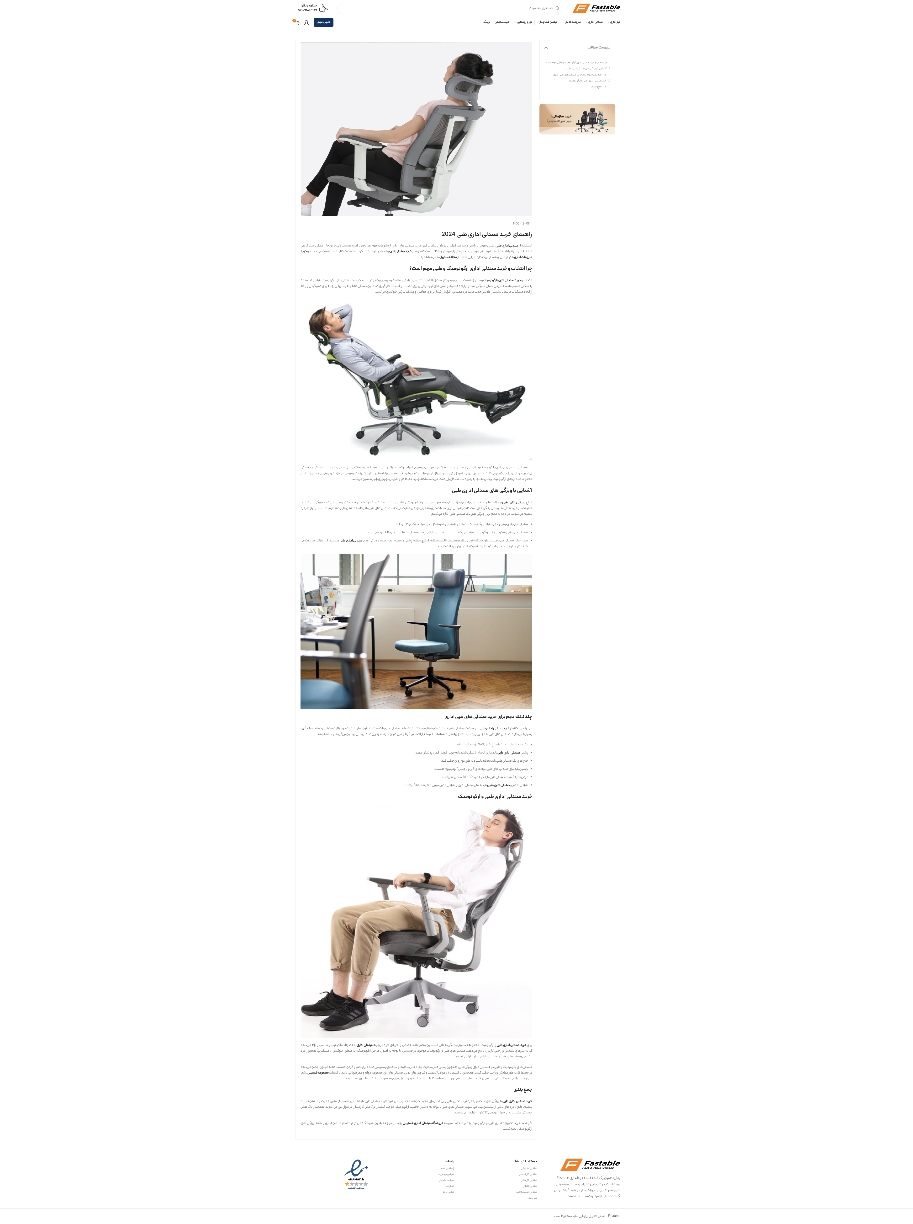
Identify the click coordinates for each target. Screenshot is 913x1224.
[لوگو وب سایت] (596, 8)
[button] (546, 48)
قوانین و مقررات (446, 1174)
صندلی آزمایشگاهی (526, 1192)
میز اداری (532, 1198)
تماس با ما (448, 1192)
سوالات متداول (446, 1180)
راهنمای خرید (447, 1168)
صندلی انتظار (530, 1186)
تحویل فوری (323, 22)
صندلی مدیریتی (529, 1168)
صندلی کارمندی (529, 1180)
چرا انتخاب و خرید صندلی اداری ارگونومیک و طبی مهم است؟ (576, 63)
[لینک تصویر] (577, 119)
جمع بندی (596, 87)
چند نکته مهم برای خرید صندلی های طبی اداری (577, 75)
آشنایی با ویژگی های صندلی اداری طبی (586, 69)
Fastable (613, 1216)
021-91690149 (307, 10)
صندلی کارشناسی (528, 1174)
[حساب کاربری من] (306, 22)
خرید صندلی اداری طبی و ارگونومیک (587, 81)
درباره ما (450, 1186)
